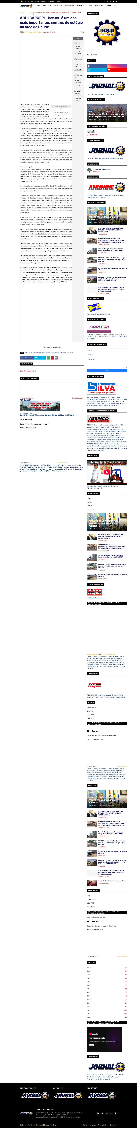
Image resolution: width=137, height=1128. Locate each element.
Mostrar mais (96, 171)
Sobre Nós (51, 1)
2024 (107, 971)
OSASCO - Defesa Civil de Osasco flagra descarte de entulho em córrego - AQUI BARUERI (112, 259)
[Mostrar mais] (60, 358)
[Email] (56, 358)
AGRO (109, 6)
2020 (107, 981)
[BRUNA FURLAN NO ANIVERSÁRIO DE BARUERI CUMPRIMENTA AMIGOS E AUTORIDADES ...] (92, 230)
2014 (107, 1003)
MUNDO (89, 6)
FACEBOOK (90, 718)
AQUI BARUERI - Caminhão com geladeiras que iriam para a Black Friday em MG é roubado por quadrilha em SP (111, 240)
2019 (107, 985)
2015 (107, 999)
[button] (115, 5)
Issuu (30, 462)
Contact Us (113, 1125)
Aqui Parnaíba (91, 899)
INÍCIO (21, 1)
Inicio (88, 498)
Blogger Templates (50, 1125)
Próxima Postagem (77, 398)
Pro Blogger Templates (35, 1125)
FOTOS (27, 1)
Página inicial (22, 13)
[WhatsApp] (48, 358)
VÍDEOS (33, 1)
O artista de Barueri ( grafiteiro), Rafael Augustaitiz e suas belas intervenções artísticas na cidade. (111, 289)
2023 (107, 974)
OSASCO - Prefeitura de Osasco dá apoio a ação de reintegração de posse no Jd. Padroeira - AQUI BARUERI (112, 279)
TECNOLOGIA (99, 6)
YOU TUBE (90, 715)
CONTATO (90, 509)
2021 (107, 978)
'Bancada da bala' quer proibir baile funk (111, 881)
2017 (107, 992)
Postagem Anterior (27, 398)
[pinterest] (110, 1)
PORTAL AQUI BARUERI (101, 169)
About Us (93, 1125)
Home (38, 6)
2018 (107, 989)
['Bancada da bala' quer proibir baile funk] (92, 883)
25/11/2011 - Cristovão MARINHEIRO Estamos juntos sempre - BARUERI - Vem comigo (55, 13)
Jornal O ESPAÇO (93, 654)
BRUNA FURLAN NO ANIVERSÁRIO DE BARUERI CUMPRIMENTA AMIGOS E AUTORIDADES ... (110, 230)
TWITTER (90, 711)
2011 (107, 1014)
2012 (107, 1010)
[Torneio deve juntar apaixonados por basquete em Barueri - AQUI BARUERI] (92, 251)
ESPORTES (69, 6)
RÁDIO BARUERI (42, 1)
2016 (107, 996)
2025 (107, 967)
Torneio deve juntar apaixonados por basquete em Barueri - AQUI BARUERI (110, 249)
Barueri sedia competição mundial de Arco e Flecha (112, 269)
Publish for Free (63, 462)
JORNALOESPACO (109, 654)
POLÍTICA (57, 6)
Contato (58, 1)
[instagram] (107, 1)
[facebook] (104, 1)
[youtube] (116, 1)
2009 (107, 1017)
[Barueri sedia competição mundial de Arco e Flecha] (92, 270)
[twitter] (113, 1)
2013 (107, 1006)
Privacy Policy (102, 1125)
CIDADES (46, 6)
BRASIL (79, 6)
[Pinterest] (52, 358)
